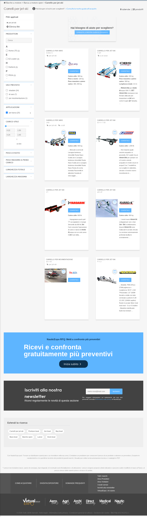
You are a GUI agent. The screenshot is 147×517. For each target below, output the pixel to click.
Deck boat (51, 437)
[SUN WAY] (77, 63)
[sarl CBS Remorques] (128, 63)
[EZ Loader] (128, 133)
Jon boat (47, 431)
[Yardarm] (77, 202)
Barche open (27, 437)
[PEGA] (77, 133)
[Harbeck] (128, 202)
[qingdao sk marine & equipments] (77, 272)
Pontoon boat (33, 431)
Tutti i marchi (102, 476)
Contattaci (74, 71)
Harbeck (13, 67)
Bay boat (59, 431)
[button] (19, 33)
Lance (39, 437)
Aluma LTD (14, 51)
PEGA (12, 75)
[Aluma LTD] (128, 272)
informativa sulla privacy (103, 399)
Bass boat (13, 437)
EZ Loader (13, 59)
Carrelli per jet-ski (16, 431)
